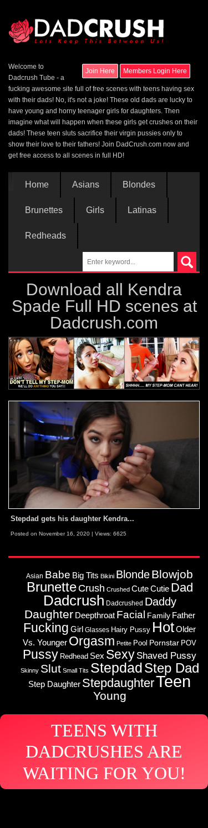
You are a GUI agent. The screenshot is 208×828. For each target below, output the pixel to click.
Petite (123, 643)
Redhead (74, 656)
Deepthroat (95, 615)
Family (158, 615)
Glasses (97, 629)
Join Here (100, 71)
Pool (140, 643)
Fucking (46, 627)
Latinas (142, 210)
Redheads (45, 235)
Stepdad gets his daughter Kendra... (72, 518)
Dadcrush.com (104, 323)
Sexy (120, 654)
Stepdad (116, 667)
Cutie (159, 588)
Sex (97, 656)
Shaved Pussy (166, 655)
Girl (76, 629)
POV (188, 643)
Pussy (40, 654)
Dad (182, 587)
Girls (95, 210)
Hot (163, 627)
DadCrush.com (138, 144)
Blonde (133, 574)
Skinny (30, 670)
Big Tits (85, 575)
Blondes (139, 184)
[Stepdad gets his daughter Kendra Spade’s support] (104, 454)
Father (183, 615)
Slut (50, 668)
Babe (57, 574)
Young (109, 695)
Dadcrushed (124, 603)
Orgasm (92, 641)
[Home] (86, 26)
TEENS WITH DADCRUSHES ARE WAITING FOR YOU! (104, 751)
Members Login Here (155, 71)
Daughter (48, 614)
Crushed (118, 589)
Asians (85, 184)
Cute (140, 588)
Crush (91, 588)
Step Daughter (54, 684)
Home (37, 184)
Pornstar (164, 642)
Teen (173, 681)
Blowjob (172, 574)
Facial (130, 614)
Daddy (160, 601)
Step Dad (171, 667)
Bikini (107, 576)
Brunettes (44, 210)
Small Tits (76, 670)
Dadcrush (73, 600)
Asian (34, 575)
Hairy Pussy (130, 629)
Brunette (52, 587)
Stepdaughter (118, 683)
